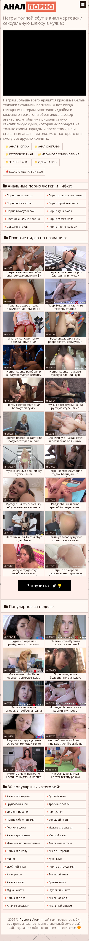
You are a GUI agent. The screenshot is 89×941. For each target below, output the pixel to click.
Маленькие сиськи (60, 827)
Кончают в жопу (16, 851)
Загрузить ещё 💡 (44, 585)
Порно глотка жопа (60, 219)
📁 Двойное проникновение (58, 154)
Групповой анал (17, 804)
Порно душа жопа (60, 211)
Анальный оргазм (60, 906)
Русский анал (57, 796)
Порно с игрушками (61, 866)
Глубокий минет (59, 890)
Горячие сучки (16, 827)
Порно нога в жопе (19, 203)
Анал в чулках (15, 882)
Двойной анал (16, 866)
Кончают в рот (15, 898)
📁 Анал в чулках (17, 146)
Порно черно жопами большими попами (62, 227)
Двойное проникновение (23, 843)
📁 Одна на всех (45, 162)
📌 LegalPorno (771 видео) (24, 172)
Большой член (58, 820)
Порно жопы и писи (19, 195)
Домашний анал (17, 812)
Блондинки (55, 812)
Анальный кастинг (60, 843)
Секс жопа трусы (17, 227)
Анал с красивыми (18, 835)
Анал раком (14, 874)
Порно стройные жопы (63, 203)
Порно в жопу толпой (20, 211)
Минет (10, 859)
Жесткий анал (57, 835)
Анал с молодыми (18, 796)
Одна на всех (15, 890)
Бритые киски (57, 882)
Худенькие (55, 859)
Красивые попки (59, 804)
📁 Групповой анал (19, 154)
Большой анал (58, 874)
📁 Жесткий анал (17, 162)
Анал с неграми (58, 851)
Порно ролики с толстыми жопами (65, 196)
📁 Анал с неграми (47, 146)
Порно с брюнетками (20, 820)
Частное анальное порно (23, 219)
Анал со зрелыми (17, 906)
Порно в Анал (29, 919)
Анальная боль (58, 898)
